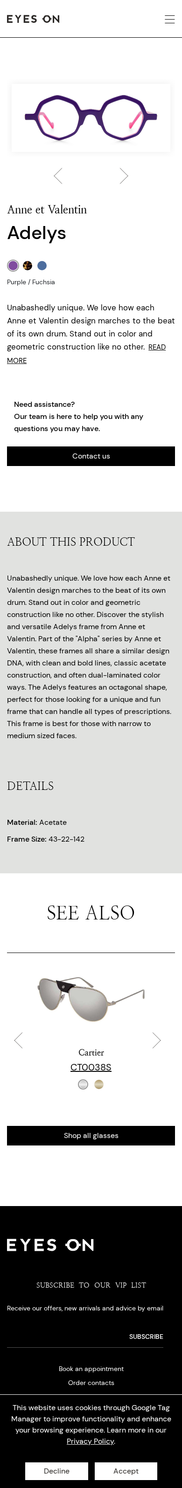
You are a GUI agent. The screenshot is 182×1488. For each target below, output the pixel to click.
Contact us (91, 456)
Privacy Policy (90, 1441)
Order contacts (91, 1382)
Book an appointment (91, 1369)
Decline (57, 1471)
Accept (126, 1471)
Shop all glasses (91, 1135)
